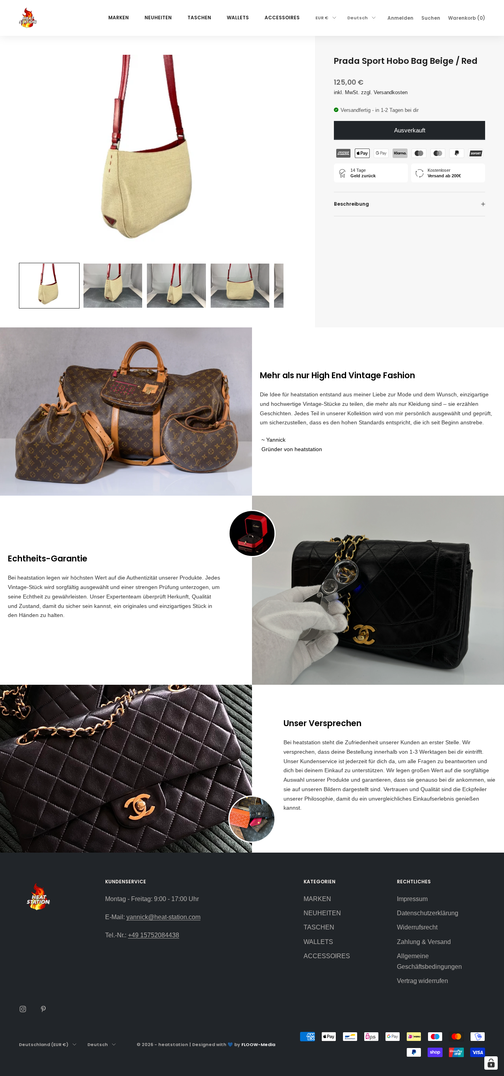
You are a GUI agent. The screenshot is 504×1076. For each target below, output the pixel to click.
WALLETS (238, 17)
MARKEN (118, 17)
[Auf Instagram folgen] (23, 1009)
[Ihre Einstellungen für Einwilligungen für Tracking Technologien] (491, 1063)
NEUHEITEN (158, 17)
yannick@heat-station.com (163, 917)
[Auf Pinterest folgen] (43, 1009)
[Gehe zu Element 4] (240, 285)
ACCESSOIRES (282, 17)
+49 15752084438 (153, 935)
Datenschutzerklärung (427, 913)
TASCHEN (199, 17)
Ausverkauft (409, 130)
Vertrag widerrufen (422, 981)
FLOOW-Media (258, 1044)
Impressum (412, 899)
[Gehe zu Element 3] (176, 285)
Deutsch (357, 18)
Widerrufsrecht (417, 927)
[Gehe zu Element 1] (49, 285)
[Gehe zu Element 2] (113, 285)
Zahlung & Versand (424, 941)
